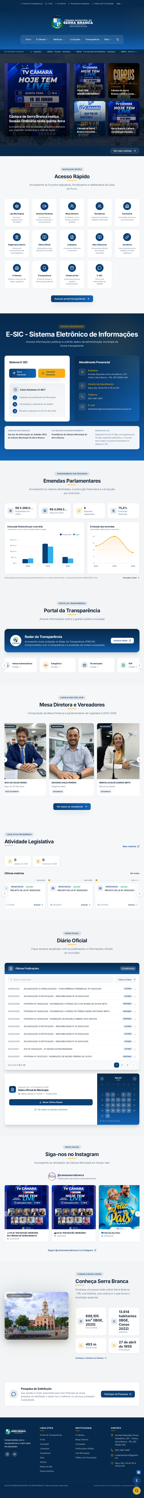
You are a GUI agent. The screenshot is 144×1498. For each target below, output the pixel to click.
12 (118, 1100)
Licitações (75, 39)
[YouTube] (14, 1454)
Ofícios (43, 1462)
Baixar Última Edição (53, 1102)
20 (123, 1105)
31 (108, 1116)
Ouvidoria (44, 1444)
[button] (65, 534)
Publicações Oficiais (84, 1448)
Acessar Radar (121, 640)
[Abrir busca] (118, 39)
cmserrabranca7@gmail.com (127, 1456)
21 (129, 1105)
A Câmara (41, 39)
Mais (106, 39)
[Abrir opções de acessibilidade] (137, 1480)
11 (113, 1100)
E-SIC (42, 1439)
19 (118, 1105)
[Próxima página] (133, 1065)
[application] (44, 550)
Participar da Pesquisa (116, 1394)
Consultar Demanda (50, 373)
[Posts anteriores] (6, 1214)
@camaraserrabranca (71, 1175)
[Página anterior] (110, 1065)
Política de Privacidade (85, 1457)
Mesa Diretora (81, 1439)
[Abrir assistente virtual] (137, 1491)
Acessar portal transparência (69, 298)
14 (129, 1100)
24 (108, 1110)
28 (129, 1110)
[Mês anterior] (102, 1079)
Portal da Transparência (51, 1435)
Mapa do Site (46, 1466)
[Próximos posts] (138, 1214)
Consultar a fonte (130, 578)
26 (118, 1110)
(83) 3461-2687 (122, 1450)
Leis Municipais (82, 1453)
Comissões (80, 1444)
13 (123, 1100)
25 (113, 1110)
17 (108, 1105)
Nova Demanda (21, 373)
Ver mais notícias (122, 150)
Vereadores (45, 1453)
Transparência (92, 39)
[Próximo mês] (135, 1079)
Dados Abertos (47, 1471)
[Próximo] (139, 665)
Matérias (58, 39)
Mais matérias (129, 846)
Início (28, 39)
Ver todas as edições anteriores (53, 1109)
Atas (42, 1457)
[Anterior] (4, 665)
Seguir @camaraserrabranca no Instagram (70, 1250)
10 (108, 1100)
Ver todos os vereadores (70, 806)
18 (113, 1105)
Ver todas (135, 873)
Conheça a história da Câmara (89, 1358)
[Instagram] (7, 1454)
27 (124, 1110)
